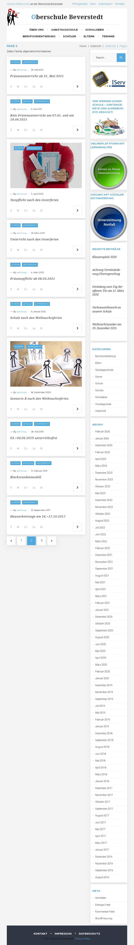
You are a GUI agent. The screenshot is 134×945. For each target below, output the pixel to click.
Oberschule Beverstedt (67, 17)
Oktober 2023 (102, 486)
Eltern (89, 36)
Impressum (105, 3)
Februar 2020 (102, 671)
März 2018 (101, 774)
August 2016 (102, 877)
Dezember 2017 (103, 788)
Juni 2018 (100, 753)
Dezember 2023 (103, 472)
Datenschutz (89, 933)
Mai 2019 (100, 712)
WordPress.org (103, 918)
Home (83, 46)
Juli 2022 (100, 527)
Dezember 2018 (103, 733)
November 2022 (104, 507)
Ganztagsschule (64, 29)
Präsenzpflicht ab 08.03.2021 (32, 279)
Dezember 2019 (103, 685)
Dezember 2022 (103, 500)
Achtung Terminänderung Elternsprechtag (106, 272)
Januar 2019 (102, 726)
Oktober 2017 (102, 801)
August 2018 (102, 747)
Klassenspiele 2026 (104, 257)
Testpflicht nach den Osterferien (34, 200)
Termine (108, 36)
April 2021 (100, 589)
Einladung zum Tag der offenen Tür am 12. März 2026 (108, 290)
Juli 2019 (100, 705)
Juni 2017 (100, 822)
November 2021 (104, 561)
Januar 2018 (102, 781)
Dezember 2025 (103, 445)
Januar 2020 (102, 678)
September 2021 (104, 568)
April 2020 (100, 657)
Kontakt (120, 3)
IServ (93, 3)
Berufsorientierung (39, 36)
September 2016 (104, 870)
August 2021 (102, 575)
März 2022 (101, 541)
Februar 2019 (102, 719)
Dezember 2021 (103, 555)
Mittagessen (80, 3)
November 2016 (104, 863)
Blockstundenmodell (25, 477)
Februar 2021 (102, 603)
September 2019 (104, 699)
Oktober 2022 (102, 513)
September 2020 (104, 630)
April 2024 (100, 459)
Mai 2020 (100, 651)
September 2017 (104, 808)
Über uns (36, 29)
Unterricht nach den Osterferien (34, 239)
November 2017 (104, 795)
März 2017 (101, 843)
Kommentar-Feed (104, 911)
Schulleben (94, 29)
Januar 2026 (102, 438)
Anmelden (100, 897)
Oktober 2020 (102, 623)
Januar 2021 (102, 610)
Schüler (69, 36)
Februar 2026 (102, 431)
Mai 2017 (100, 829)
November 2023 (104, 479)
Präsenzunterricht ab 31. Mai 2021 (37, 76)
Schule (27, 101)
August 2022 (102, 520)
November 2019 (104, 692)
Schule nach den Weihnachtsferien (36, 318)
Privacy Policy (82, 938)
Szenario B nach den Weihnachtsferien (39, 399)
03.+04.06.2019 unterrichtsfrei (33, 438)
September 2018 (104, 740)
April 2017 (100, 836)
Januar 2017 (102, 849)
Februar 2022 (102, 548)
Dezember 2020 (103, 616)
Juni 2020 (100, 644)
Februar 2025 (102, 452)
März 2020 (101, 664)
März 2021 (101, 596)
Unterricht (95, 46)
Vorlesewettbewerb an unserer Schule (106, 309)
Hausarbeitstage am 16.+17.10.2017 (38, 516)
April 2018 (100, 767)
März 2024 (101, 465)
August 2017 (102, 815)
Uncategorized (103, 404)
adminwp (22, 69)
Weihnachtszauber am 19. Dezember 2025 (106, 326)
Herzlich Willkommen (18, 4)
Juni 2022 (100, 534)
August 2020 (102, 637)
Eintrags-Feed (102, 904)
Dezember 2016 (103, 856)
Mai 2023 (100, 493)
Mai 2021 (100, 582)
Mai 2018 (100, 760)
